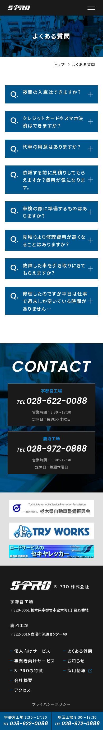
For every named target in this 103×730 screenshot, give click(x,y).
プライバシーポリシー (51, 704)
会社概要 (23, 680)
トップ (59, 64)
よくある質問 (80, 651)
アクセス (22, 690)
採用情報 (76, 670)
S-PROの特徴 (28, 670)
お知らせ (76, 660)
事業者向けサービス (34, 660)
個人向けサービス (32, 651)
